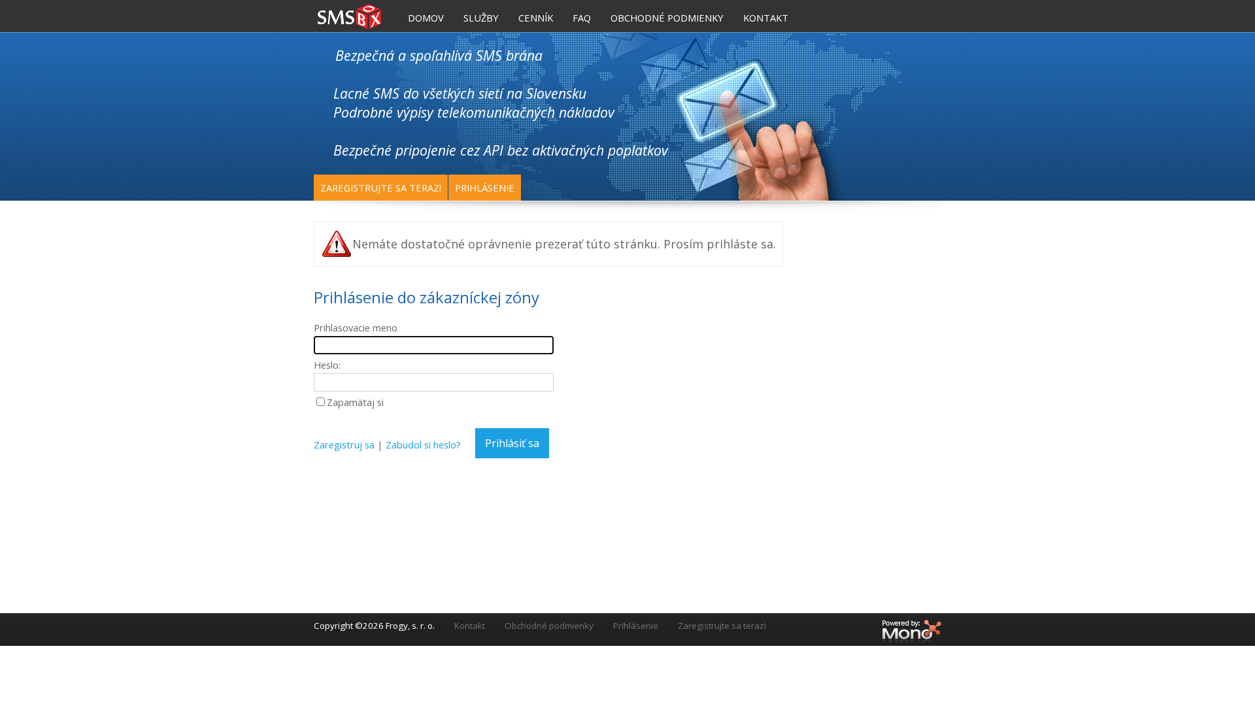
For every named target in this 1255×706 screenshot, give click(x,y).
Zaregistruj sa (344, 444)
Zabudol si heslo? (423, 444)
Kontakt (469, 625)
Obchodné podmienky (549, 625)
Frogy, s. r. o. (410, 625)
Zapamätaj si (355, 402)
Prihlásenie (484, 187)
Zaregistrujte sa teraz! (380, 187)
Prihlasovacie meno (355, 327)
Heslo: (327, 364)
